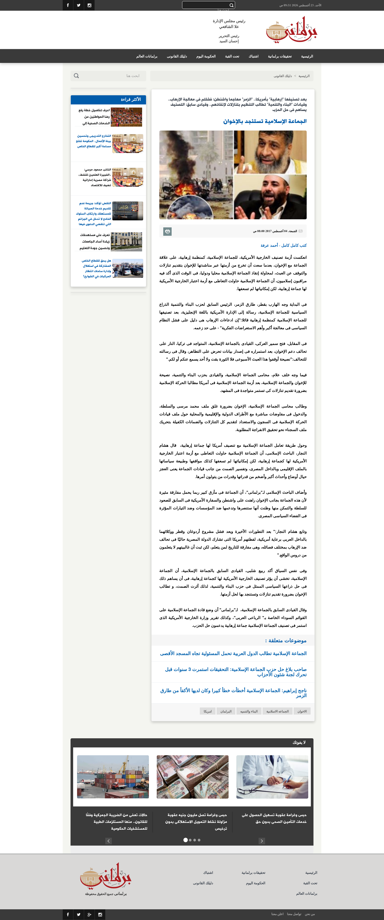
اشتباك (254, 56)
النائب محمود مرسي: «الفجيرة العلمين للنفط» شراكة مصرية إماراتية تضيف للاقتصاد (94, 177)
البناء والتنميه (249, 711)
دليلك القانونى (177, 56)
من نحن (310, 914)
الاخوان (302, 711)
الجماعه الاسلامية (277, 711)
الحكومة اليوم (206, 56)
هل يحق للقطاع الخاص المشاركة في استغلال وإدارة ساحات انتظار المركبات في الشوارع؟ (96, 268)
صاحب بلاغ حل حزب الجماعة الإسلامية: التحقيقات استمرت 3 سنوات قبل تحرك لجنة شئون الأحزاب (236, 672)
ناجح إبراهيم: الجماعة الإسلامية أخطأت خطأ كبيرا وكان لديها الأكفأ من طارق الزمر (233, 693)
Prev (108, 840)
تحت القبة (232, 56)
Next (262, 840)
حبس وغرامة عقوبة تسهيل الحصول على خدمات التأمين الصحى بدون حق (274, 818)
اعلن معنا (277, 914)
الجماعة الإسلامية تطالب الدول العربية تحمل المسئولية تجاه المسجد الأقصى (233, 653)
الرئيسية (307, 56)
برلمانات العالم (147, 56)
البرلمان (225, 711)
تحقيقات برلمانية (280, 56)
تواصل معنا (294, 914)
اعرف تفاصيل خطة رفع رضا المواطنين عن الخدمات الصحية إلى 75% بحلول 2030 (94, 116)
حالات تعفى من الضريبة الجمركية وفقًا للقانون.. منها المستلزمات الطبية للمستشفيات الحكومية (116, 822)
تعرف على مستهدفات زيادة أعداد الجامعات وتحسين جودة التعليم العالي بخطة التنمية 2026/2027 (95, 241)
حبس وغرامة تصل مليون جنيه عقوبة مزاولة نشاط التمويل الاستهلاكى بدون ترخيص (196, 822)
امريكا (208, 711)
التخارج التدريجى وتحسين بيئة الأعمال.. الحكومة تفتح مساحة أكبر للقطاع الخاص (93, 141)
